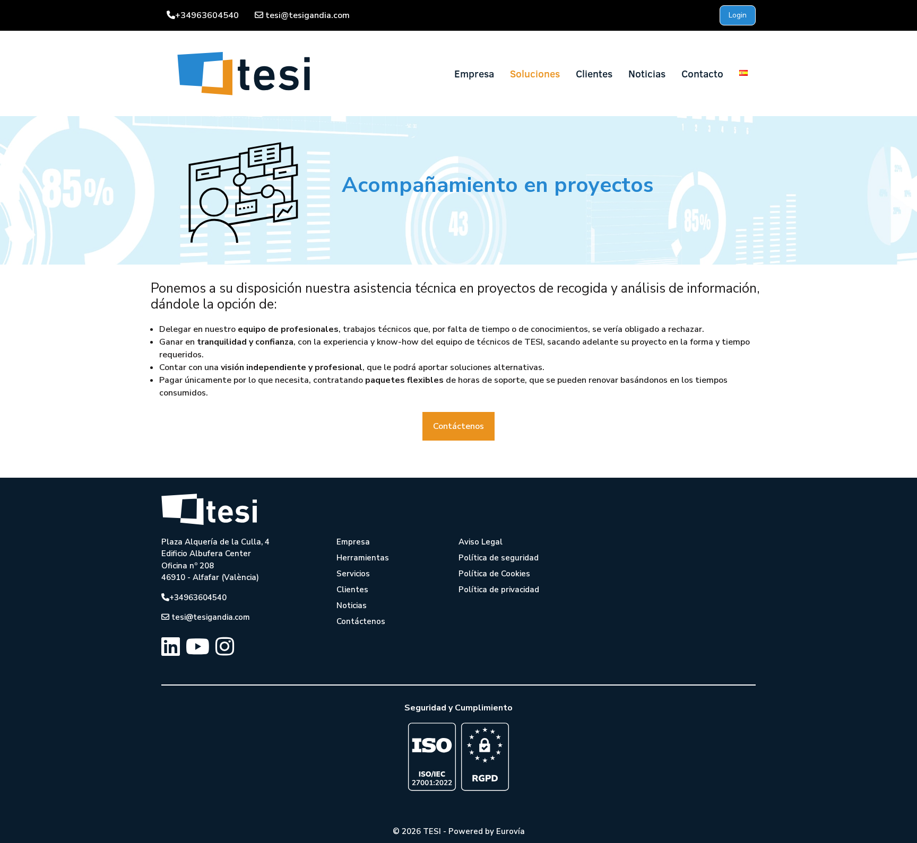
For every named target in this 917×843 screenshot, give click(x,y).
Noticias (646, 73)
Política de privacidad (498, 589)
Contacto (702, 73)
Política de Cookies (494, 573)
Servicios (353, 573)
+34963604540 (207, 15)
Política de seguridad (498, 557)
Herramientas (362, 557)
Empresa (474, 73)
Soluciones (535, 73)
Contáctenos (458, 426)
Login (738, 15)
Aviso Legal (480, 542)
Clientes (594, 73)
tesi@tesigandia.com (307, 15)
